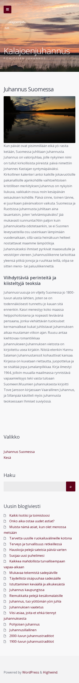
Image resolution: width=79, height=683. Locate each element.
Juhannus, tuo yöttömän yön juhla (35, 601)
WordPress (30, 672)
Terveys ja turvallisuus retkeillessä (35, 544)
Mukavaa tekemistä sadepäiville (33, 572)
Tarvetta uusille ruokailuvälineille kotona (40, 538)
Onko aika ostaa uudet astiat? (31, 521)
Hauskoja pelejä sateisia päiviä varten (37, 549)
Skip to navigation (7, 9)
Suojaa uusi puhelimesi (26, 555)
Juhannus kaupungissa (26, 590)
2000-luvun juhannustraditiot (31, 636)
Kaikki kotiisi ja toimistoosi (29, 515)
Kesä (7, 457)
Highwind (50, 672)
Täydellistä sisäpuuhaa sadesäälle (35, 578)
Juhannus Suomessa (19, 451)
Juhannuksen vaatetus (26, 607)
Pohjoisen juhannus (24, 624)
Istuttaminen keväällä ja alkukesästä (37, 584)
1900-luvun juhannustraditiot (31, 641)
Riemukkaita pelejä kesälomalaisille (36, 595)
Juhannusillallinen (22, 630)
